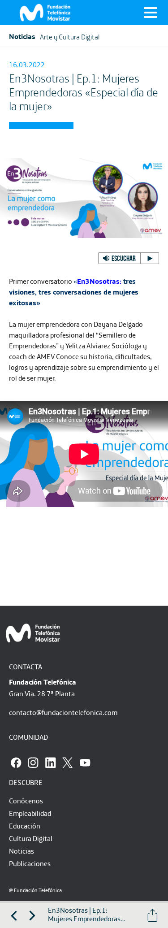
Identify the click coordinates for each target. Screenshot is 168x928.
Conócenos (26, 800)
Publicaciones (30, 863)
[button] (128, 258)
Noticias (21, 850)
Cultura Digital (30, 838)
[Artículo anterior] (14, 915)
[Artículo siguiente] (32, 915)
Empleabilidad (30, 813)
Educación (24, 825)
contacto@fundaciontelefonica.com (63, 712)
